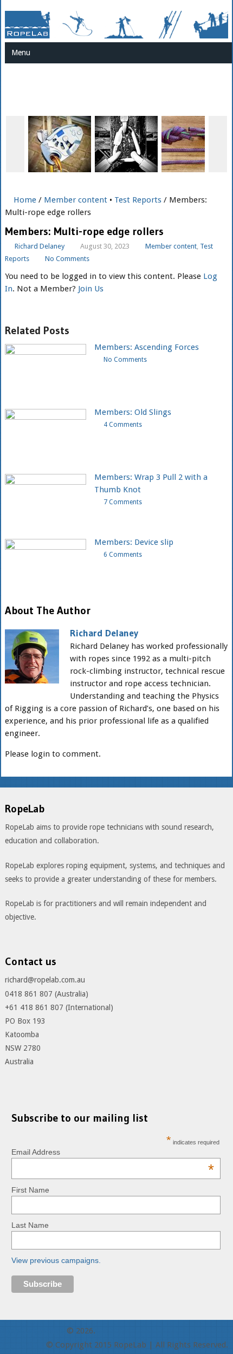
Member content (75, 200)
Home (23, 200)
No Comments (67, 259)
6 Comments (122, 554)
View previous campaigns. (56, 1260)
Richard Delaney (39, 246)
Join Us (90, 289)
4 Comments (122, 424)
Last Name (30, 1225)
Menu (20, 52)
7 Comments (122, 502)
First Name (30, 1190)
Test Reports (137, 200)
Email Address (112, 1152)
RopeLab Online (34, 1331)
